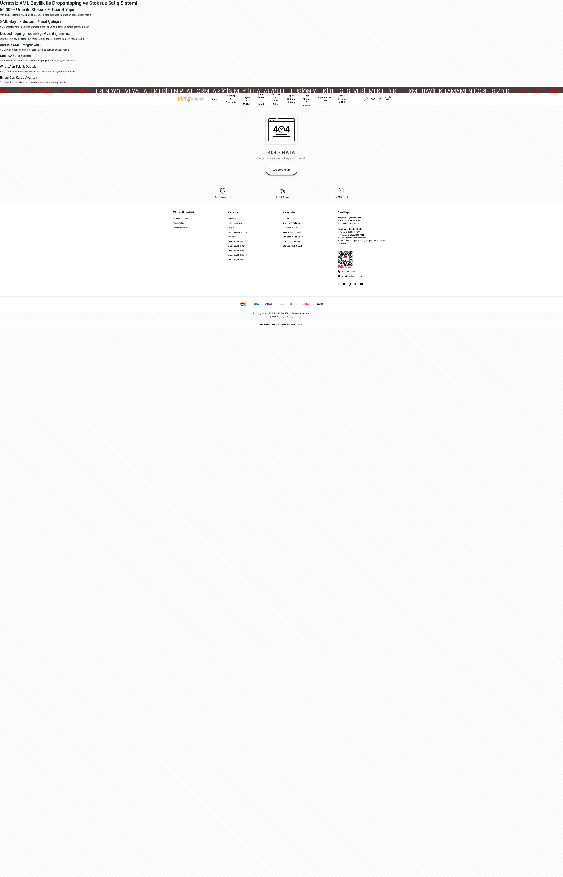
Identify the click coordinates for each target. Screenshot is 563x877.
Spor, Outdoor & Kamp (291, 99)
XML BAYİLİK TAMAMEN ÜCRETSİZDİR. (345, 91)
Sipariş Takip (178, 223)
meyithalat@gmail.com (352, 276)
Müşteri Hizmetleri (183, 212)
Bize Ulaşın (344, 212)
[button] (387, 99)
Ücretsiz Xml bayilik (236, 241)
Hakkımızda (233, 219)
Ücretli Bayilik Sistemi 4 (237, 259)
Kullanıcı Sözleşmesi (236, 223)
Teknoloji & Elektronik (231, 99)
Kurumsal (233, 212)
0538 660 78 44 (348, 272)
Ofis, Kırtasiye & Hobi (342, 99)
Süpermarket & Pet (324, 99)
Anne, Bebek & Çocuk (261, 99)
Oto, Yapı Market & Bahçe (306, 99)
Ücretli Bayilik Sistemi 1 (237, 246)
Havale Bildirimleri (180, 228)
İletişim (231, 228)
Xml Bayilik (232, 237)
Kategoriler (289, 212)
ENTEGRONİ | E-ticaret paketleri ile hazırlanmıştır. (281, 324)
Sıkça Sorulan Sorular (182, 219)
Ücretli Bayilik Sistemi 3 (237, 255)
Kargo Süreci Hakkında (237, 232)
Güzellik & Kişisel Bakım (276, 99)
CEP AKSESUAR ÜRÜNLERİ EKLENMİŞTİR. (456, 91)
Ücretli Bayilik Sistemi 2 (237, 250)
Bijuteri (214, 99)
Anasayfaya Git (281, 170)
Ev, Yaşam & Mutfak (247, 99)
